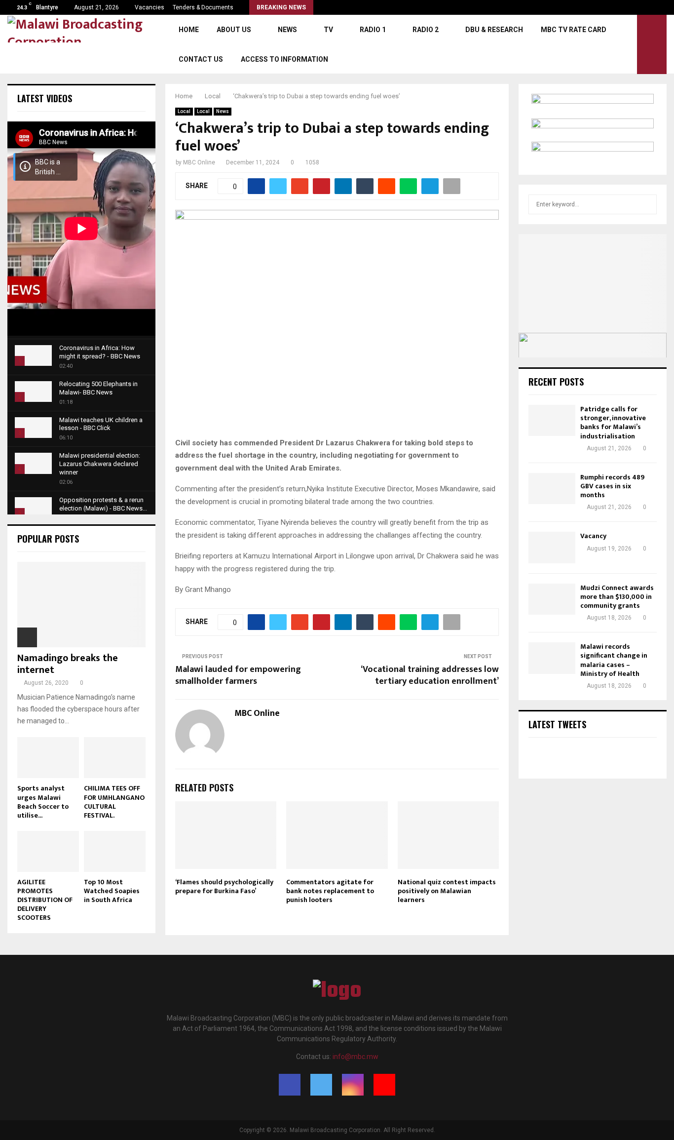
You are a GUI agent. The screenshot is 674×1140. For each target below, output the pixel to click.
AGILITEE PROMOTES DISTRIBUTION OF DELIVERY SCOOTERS (45, 899)
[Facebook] (289, 1085)
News (287, 30)
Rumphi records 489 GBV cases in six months (612, 486)
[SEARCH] (647, 204)
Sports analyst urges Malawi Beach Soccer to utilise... (43, 802)
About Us (234, 30)
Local (184, 111)
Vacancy (593, 536)
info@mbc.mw (355, 1057)
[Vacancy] (551, 547)
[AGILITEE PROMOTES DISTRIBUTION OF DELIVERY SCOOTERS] (48, 851)
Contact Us (201, 59)
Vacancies (149, 7)
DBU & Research (494, 30)
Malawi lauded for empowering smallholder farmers (238, 675)
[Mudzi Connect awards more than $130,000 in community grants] (551, 599)
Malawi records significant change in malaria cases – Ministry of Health (613, 660)
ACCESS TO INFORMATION (284, 59)
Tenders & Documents (203, 7)
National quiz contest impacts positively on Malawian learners (447, 890)
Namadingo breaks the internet (67, 664)
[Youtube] (384, 1085)
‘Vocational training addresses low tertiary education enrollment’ (430, 675)
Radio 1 (373, 30)
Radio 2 (425, 30)
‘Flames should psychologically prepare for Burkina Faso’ (224, 886)
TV (328, 30)
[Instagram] (353, 1085)
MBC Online (199, 162)
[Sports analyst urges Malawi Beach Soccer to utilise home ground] (48, 757)
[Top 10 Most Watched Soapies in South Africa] (115, 851)
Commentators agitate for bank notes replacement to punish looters (330, 890)
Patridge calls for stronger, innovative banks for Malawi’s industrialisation (613, 422)
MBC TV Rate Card (573, 30)
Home (189, 30)
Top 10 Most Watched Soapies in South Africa (112, 890)
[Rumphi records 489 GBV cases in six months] (551, 488)
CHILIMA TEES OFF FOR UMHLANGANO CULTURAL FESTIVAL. (114, 802)
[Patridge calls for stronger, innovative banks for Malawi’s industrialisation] (551, 420)
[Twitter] (321, 1085)
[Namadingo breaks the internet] (81, 604)
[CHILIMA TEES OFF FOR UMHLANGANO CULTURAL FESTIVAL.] (115, 757)
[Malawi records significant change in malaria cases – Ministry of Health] (551, 657)
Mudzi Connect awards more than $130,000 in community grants (617, 596)
